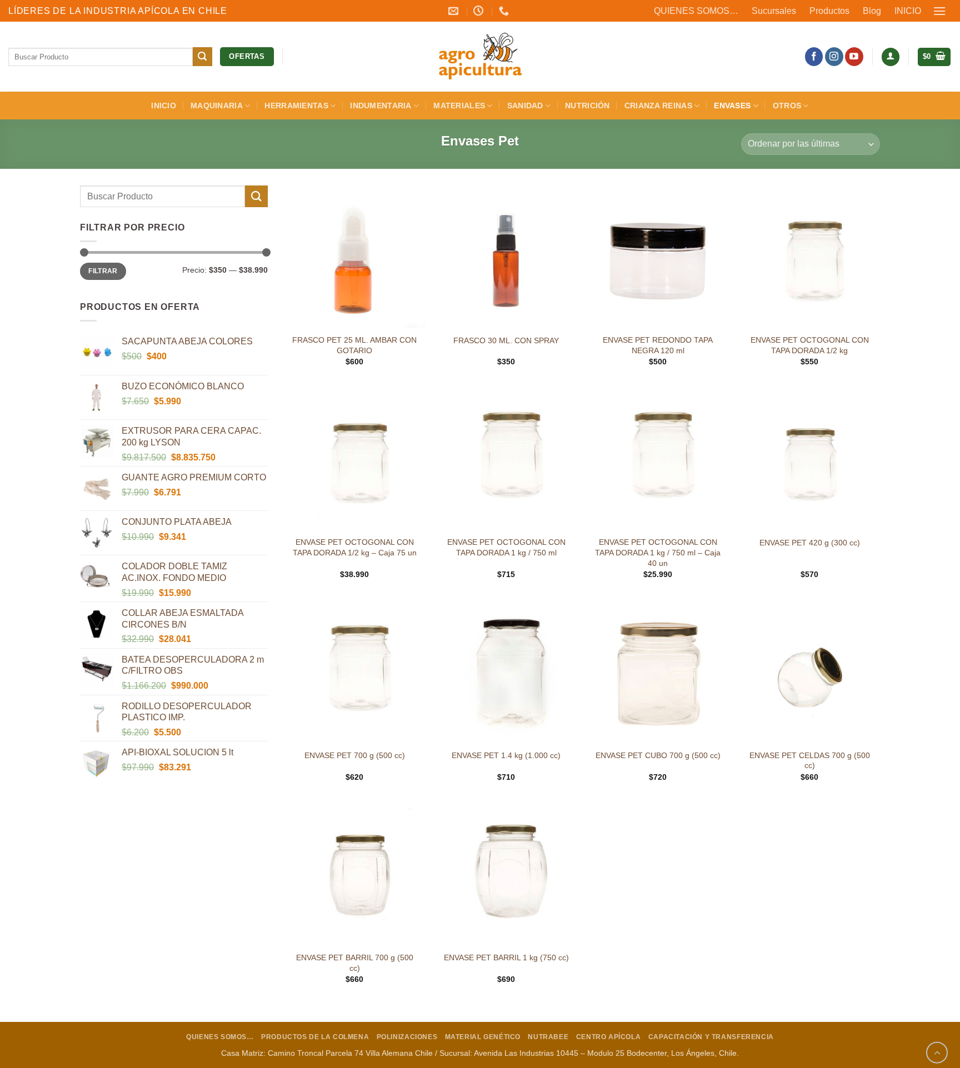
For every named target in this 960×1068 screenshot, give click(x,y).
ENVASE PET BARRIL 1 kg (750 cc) (506, 957)
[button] (940, 11)
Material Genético (483, 1037)
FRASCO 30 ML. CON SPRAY (506, 340)
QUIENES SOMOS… (696, 11)
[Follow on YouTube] (854, 56)
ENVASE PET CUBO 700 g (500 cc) (658, 755)
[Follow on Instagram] (834, 56)
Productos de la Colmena (315, 1037)
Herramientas (296, 105)
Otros (787, 105)
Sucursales (774, 11)
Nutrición (587, 105)
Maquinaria (217, 105)
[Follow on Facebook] (814, 56)
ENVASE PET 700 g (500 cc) (354, 755)
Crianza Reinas (658, 105)
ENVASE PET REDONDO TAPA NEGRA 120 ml (658, 345)
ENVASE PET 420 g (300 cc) (809, 542)
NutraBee (548, 1037)
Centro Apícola (608, 1037)
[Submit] (202, 56)
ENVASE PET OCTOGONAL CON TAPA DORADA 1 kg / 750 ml (506, 547)
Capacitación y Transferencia (711, 1037)
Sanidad (525, 105)
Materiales (459, 105)
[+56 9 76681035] (505, 11)
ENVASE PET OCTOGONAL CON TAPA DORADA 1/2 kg (810, 345)
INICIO (907, 11)
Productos (829, 11)
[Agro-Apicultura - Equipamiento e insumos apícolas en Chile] (480, 57)
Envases (732, 105)
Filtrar (103, 271)
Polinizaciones (407, 1037)
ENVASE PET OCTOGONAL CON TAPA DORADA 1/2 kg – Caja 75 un (355, 547)
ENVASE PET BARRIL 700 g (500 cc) (354, 962)
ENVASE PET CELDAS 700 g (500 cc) (809, 760)
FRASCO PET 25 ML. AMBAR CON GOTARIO (354, 345)
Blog (872, 11)
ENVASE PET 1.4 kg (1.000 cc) (506, 755)
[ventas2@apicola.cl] (454, 11)
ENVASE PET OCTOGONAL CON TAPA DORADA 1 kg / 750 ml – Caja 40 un (658, 552)
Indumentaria (380, 105)
